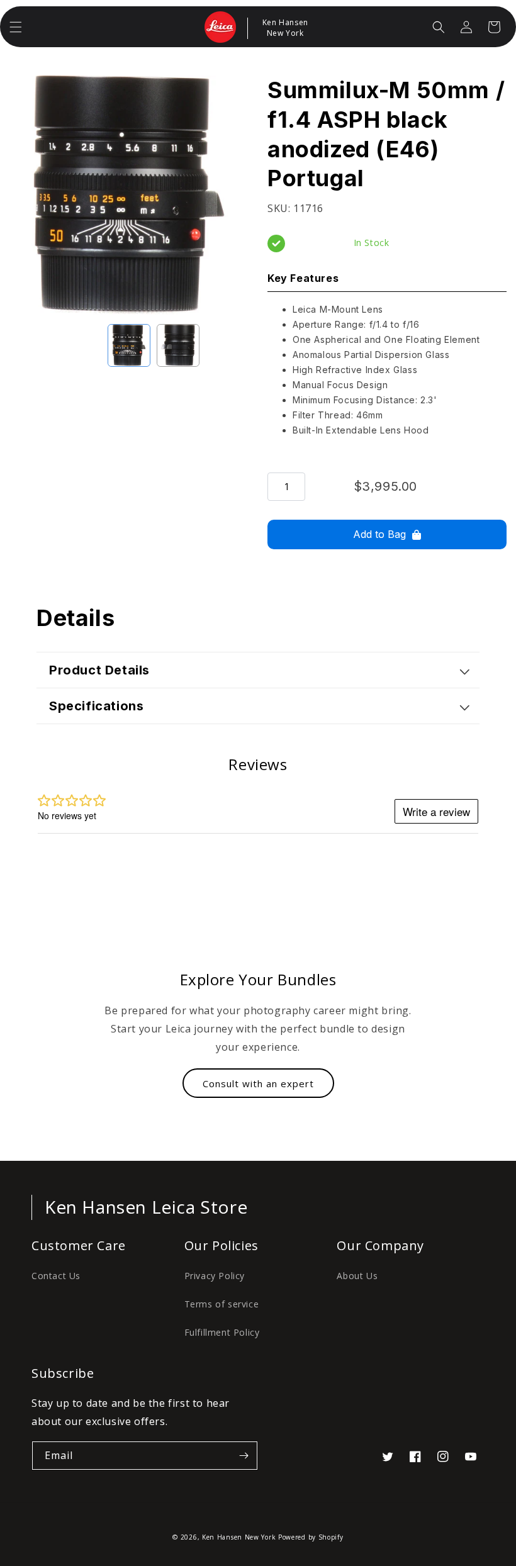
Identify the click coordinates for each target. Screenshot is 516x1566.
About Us (357, 1276)
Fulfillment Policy (222, 1332)
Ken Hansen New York (239, 1537)
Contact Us (56, 1276)
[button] (16, 27)
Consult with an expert (258, 1083)
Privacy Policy (214, 1276)
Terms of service (221, 1304)
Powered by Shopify (311, 1537)
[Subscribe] (243, 1455)
